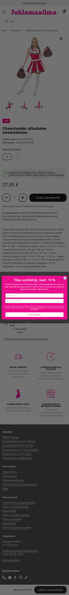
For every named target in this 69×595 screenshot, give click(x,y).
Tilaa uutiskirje (34, 314)
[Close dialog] (65, 278)
